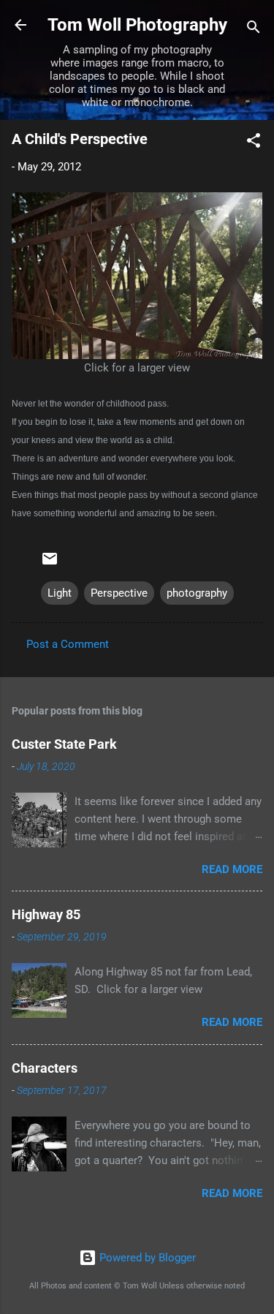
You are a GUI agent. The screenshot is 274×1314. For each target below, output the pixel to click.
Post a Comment (67, 644)
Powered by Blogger (146, 1257)
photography (197, 593)
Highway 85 (46, 914)
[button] (253, 143)
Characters (44, 1068)
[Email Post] (49, 563)
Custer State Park (64, 744)
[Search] (253, 29)
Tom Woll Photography (137, 25)
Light (59, 593)
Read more (232, 869)
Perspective (119, 593)
